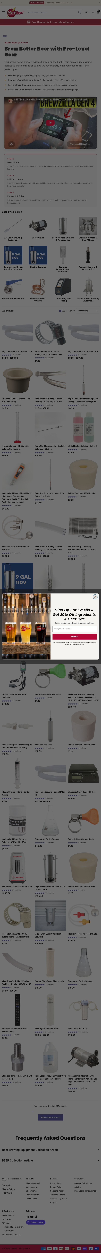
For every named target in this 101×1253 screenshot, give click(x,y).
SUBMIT (74, 637)
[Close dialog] (95, 596)
